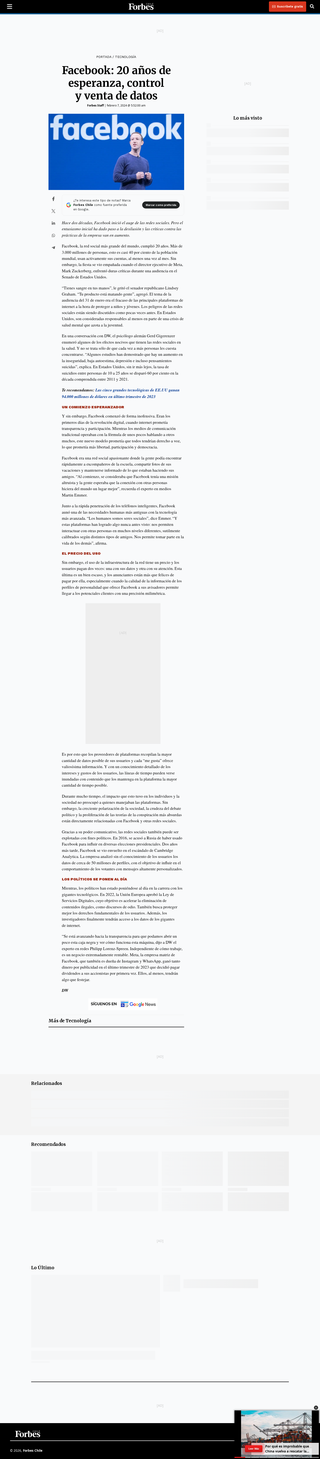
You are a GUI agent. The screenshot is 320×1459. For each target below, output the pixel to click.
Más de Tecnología (69, 1020)
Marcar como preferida (161, 205)
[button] (316, 1408)
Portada (103, 57)
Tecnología (125, 57)
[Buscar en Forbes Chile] (312, 6)
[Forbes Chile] (141, 6)
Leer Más (253, 1448)
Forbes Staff (95, 105)
